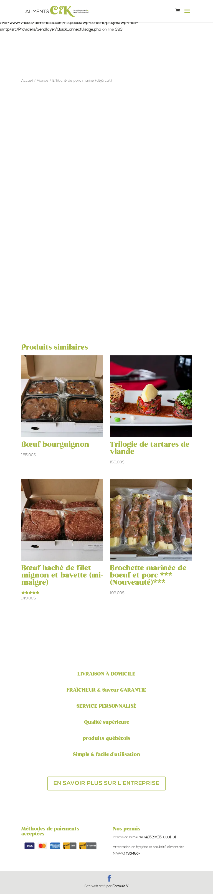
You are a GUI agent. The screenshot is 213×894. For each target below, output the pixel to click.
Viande (43, 80)
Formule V (120, 886)
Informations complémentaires (78, 192)
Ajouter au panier (81, 134)
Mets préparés (57, 164)
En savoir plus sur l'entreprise (106, 783)
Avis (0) (135, 192)
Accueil (27, 80)
